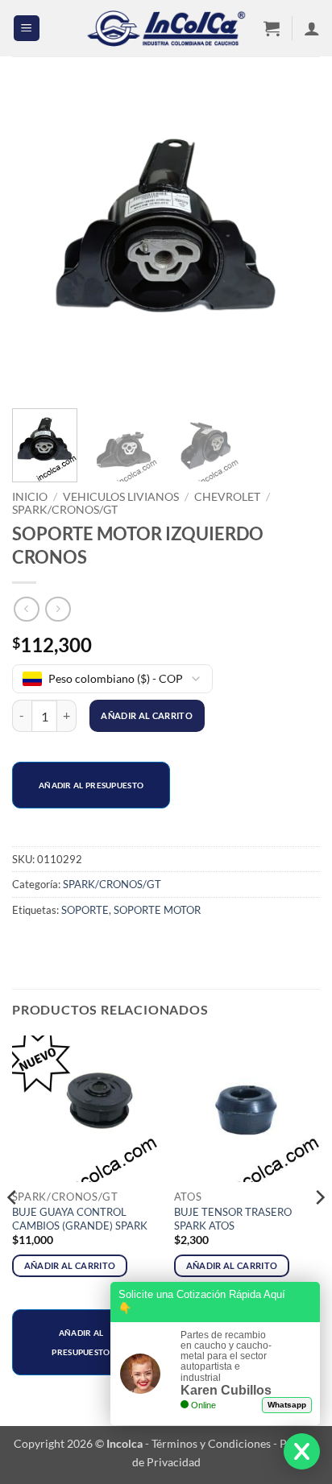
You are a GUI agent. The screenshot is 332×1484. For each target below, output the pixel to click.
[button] (26, 28)
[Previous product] (57, 609)
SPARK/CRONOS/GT (65, 509)
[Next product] (26, 609)
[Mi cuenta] (312, 28)
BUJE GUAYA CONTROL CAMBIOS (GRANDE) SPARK (79, 1218)
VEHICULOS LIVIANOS (121, 496)
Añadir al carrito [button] (70, 1265)
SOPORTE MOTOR (157, 909)
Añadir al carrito (147, 715)
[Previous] (38, 242)
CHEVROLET (227, 496)
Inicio (30, 496)
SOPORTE (85, 909)
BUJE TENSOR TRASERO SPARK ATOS (233, 1218)
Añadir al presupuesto (91, 785)
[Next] (293, 242)
